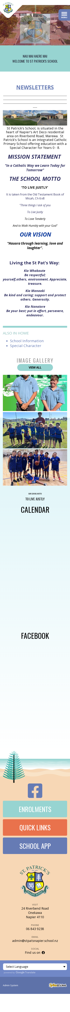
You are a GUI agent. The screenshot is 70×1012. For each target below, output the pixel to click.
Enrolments (35, 809)
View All (35, 367)
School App (35, 846)
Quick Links (35, 827)
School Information (27, 340)
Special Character (25, 345)
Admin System (10, 985)
